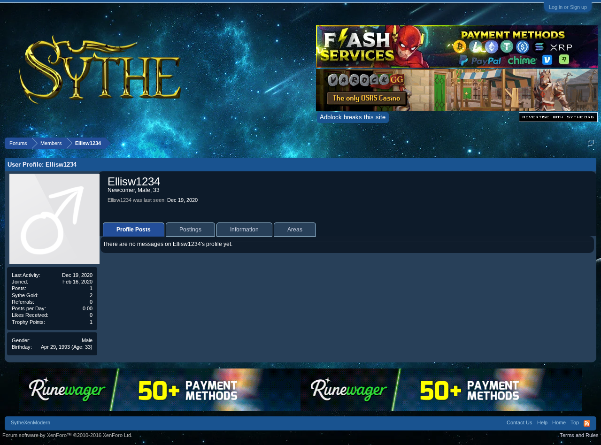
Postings (190, 229)
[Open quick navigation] (591, 143)
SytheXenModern (30, 422)
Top (574, 422)
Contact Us (519, 422)
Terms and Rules (579, 435)
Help (542, 422)
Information (244, 229)
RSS (587, 423)
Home (559, 422)
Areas (294, 229)
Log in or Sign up (568, 7)
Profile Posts (133, 229)
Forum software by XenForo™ (67, 435)
